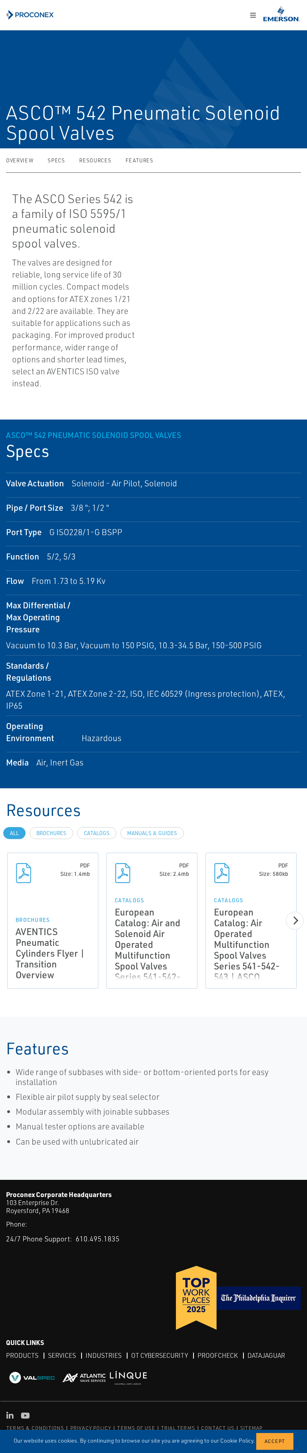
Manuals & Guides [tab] (152, 833)
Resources (95, 160)
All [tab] (14, 833)
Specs (56, 160)
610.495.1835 (98, 1238)
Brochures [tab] (51, 833)
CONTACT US (217, 1428)
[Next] (295, 920)
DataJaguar (266, 1355)
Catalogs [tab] (97, 833)
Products (22, 1355)
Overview (19, 160)
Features (139, 160)
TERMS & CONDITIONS (35, 1428)
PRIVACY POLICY (91, 1428)
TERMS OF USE (136, 1428)
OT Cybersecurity (159, 1355)
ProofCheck (217, 1355)
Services (62, 1355)
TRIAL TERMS (178, 1428)
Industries (104, 1355)
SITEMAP (251, 1428)
